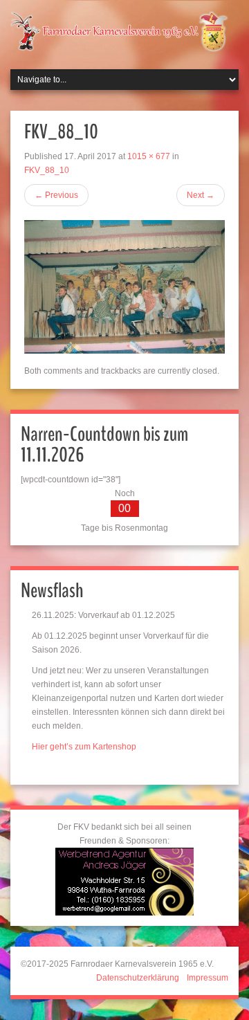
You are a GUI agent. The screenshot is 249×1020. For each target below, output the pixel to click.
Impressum (207, 978)
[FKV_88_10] (124, 286)
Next (200, 195)
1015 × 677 (148, 156)
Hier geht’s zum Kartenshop (84, 747)
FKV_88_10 (46, 170)
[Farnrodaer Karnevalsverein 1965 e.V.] (124, 30)
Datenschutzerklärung (137, 978)
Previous (56, 195)
